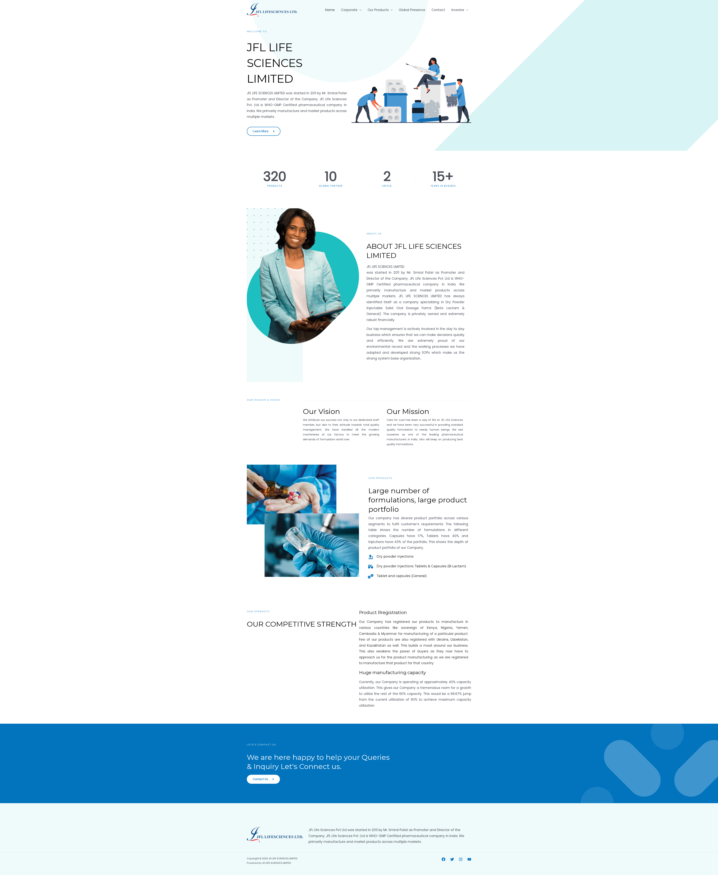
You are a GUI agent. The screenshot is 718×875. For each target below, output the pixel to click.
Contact (438, 10)
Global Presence (412, 10)
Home (330, 10)
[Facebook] (443, 859)
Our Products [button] (378, 10)
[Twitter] (452, 859)
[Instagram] (461, 859)
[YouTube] (469, 859)
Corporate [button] (349, 10)
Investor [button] (457, 10)
